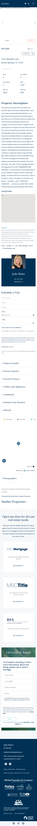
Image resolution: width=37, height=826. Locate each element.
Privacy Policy (22, 341)
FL (13, 246)
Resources (17, 773)
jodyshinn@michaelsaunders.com (13, 752)
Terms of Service (32, 351)
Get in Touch (26, 773)
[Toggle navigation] (33, 3)
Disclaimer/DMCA (20, 813)
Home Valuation (8, 773)
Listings (8, 246)
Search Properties (9, 769)
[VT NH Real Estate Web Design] (28, 818)
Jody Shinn (5, 4)
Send (9, 719)
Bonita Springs (23, 246)
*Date (3, 312)
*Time (3, 320)
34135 (31, 246)
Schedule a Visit (10, 292)
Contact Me (18, 282)
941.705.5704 (18, 279)
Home (3, 246)
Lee (16, 246)
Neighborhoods (20, 769)
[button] (3, 22)
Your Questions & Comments (11, 327)
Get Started (17, 566)
